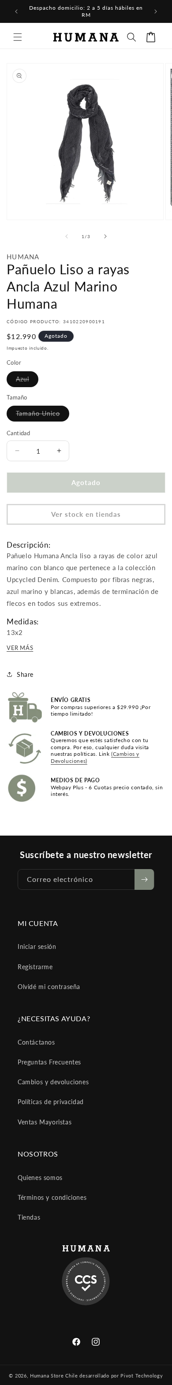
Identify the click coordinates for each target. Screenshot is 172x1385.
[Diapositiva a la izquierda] (66, 236)
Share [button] (25, 674)
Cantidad (18, 433)
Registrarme (35, 967)
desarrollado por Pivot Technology (121, 1375)
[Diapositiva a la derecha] (105, 236)
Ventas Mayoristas (44, 1122)
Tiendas (29, 1217)
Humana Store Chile (54, 1375)
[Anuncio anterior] (16, 11)
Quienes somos (40, 1177)
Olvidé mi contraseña (49, 986)
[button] (17, 37)
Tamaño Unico (42, 415)
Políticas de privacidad (51, 1101)
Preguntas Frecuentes (49, 1062)
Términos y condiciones (52, 1197)
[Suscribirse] (144, 879)
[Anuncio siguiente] (155, 11)
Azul (27, 381)
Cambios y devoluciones (53, 1082)
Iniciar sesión (37, 946)
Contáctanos (36, 1042)
